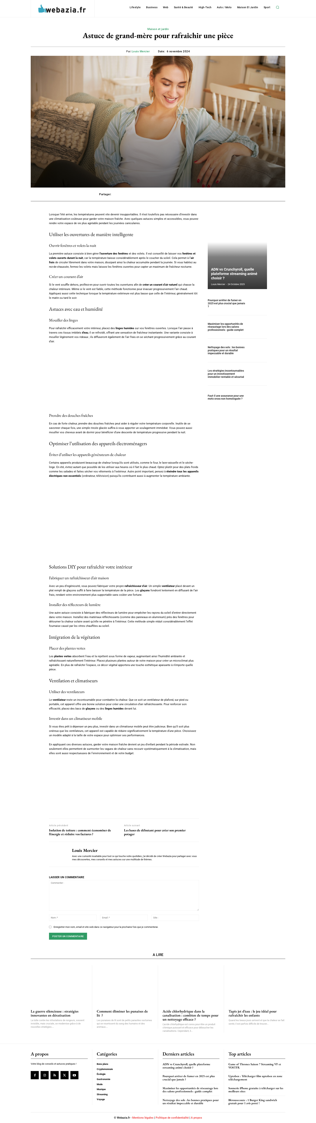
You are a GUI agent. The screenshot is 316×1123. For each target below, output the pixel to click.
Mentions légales (142, 1117)
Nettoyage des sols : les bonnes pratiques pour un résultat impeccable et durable (226, 350)
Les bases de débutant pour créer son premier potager (155, 832)
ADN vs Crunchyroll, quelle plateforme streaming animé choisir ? (234, 273)
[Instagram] (45, 1075)
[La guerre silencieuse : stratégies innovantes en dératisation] (59, 985)
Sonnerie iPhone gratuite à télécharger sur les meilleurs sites (255, 1089)
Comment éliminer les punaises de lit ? (122, 1013)
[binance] (124, 786)
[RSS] (54, 1075)
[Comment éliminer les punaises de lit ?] (125, 985)
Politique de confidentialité (172, 1117)
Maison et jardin (158, 29)
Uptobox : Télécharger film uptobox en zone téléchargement (255, 1077)
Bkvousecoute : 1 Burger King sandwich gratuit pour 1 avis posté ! (252, 1101)
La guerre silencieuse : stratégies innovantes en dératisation (54, 1013)
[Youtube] (74, 1075)
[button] (277, 7)
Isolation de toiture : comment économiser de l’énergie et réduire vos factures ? (80, 832)
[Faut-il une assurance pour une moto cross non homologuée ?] (258, 397)
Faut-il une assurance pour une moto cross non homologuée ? (226, 397)
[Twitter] (65, 1075)
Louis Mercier (141, 51)
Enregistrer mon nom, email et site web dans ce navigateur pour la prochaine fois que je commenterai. (106, 927)
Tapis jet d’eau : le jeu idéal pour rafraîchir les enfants (253, 1013)
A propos (196, 1117)
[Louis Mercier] (58, 854)
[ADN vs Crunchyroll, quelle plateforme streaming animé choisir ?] (237, 250)
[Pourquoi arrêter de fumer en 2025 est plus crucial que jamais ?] (258, 303)
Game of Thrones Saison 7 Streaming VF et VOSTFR (254, 1065)
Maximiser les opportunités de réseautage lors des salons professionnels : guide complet (226, 327)
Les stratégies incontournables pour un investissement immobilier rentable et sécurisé (226, 373)
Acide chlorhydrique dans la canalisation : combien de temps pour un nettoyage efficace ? (191, 1015)
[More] (213, 194)
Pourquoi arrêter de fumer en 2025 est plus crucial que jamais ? (226, 303)
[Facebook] (35, 1075)
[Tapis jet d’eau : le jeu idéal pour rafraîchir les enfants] (257, 985)
